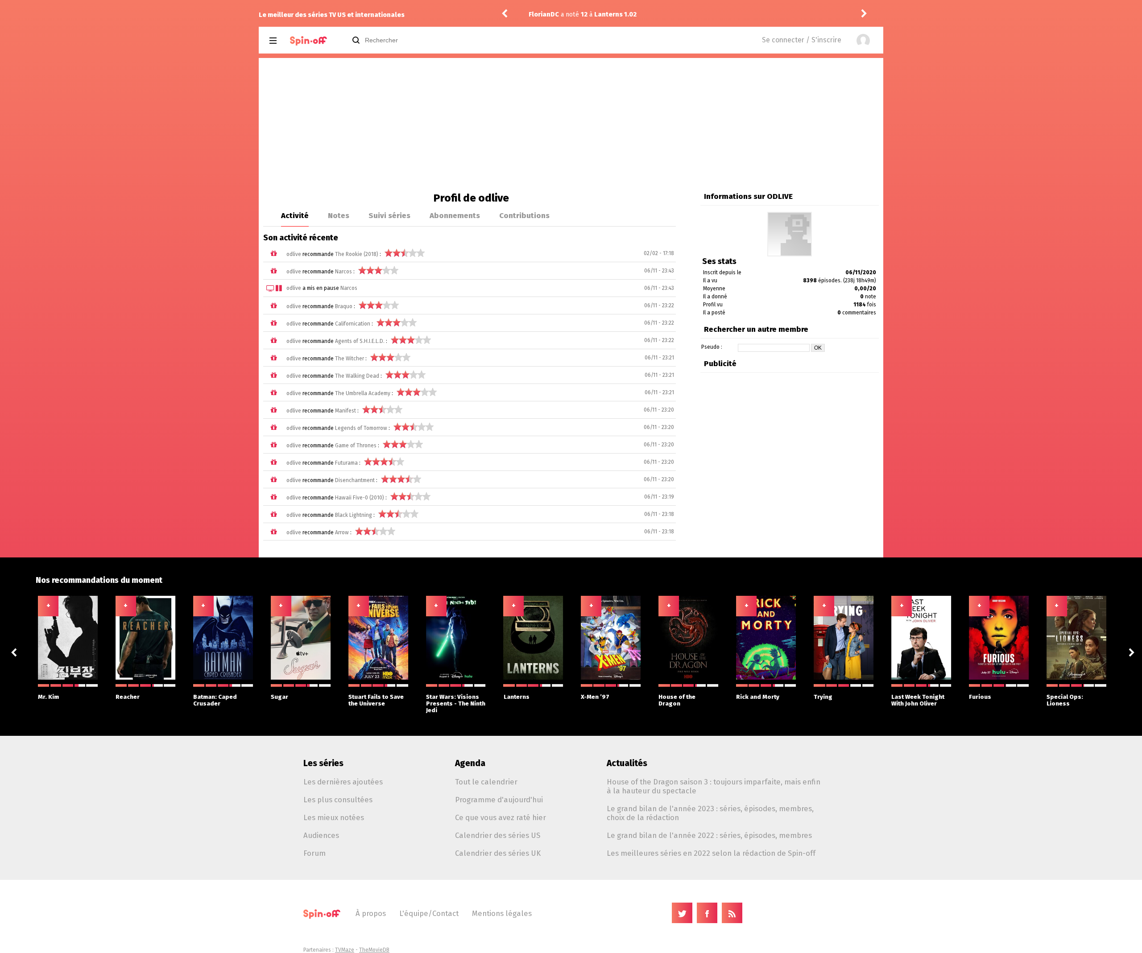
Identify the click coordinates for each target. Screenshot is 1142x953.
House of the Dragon (676, 700)
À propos (371, 913)
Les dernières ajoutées (343, 781)
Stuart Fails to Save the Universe (376, 700)
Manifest (345, 411)
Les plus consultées (337, 799)
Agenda (470, 763)
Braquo (343, 306)
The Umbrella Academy (362, 393)
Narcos (343, 271)
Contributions (524, 215)
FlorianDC (544, 14)
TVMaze (344, 950)
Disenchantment (355, 480)
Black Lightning (353, 515)
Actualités (627, 763)
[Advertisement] (571, 124)
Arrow (342, 532)
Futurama (346, 463)
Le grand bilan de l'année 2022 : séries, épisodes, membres (709, 835)
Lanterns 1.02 (615, 14)
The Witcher (349, 358)
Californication (352, 324)
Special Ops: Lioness (1065, 700)
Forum (314, 853)
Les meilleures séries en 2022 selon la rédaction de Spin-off (711, 853)
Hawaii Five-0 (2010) (359, 498)
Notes (338, 215)
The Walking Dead (357, 376)
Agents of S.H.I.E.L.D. (360, 341)
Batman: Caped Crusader (215, 700)
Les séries (323, 763)
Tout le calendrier (486, 781)
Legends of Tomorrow (361, 428)
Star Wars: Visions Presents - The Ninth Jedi (455, 703)
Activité (295, 215)
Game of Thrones (356, 445)
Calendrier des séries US (497, 835)
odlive (293, 254)
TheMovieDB (374, 950)
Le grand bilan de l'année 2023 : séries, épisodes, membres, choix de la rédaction (710, 813)
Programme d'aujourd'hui (499, 799)
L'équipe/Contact (429, 913)
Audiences (321, 835)
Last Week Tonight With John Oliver (917, 700)
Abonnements (455, 215)
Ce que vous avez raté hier (500, 817)
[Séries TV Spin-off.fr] (308, 40)
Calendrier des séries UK (498, 853)
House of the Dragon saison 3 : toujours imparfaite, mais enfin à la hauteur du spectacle (713, 786)
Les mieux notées (333, 817)
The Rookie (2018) (356, 254)
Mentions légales (502, 913)
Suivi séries (389, 215)
